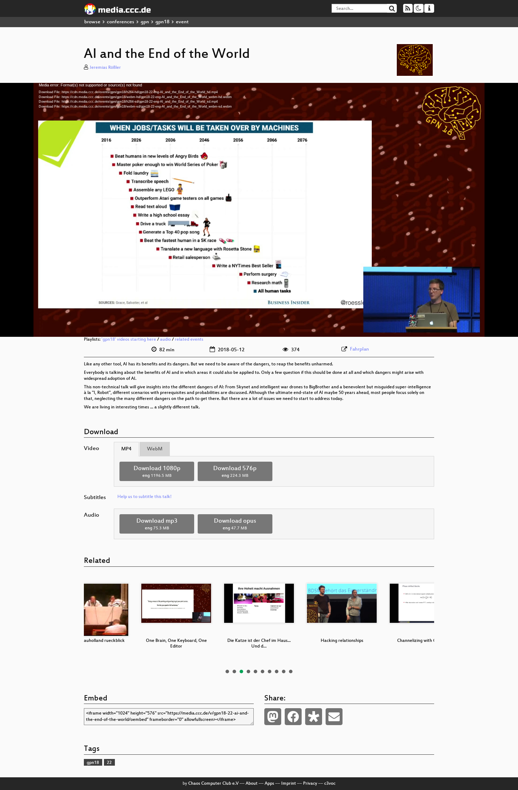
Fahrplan (359, 349)
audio (165, 339)
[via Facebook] (293, 716)
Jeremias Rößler (105, 67)
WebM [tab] (154, 449)
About (252, 783)
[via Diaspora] (313, 716)
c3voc (329, 783)
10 (290, 671)
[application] (259, 210)
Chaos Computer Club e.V (213, 783)
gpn (145, 22)
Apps (269, 783)
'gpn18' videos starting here (128, 339)
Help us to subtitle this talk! (144, 496)
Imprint (288, 783)
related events (189, 339)
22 (109, 762)
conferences (120, 22)
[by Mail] (334, 716)
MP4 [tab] (126, 449)
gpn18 (162, 22)
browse (92, 22)
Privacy (310, 783)
